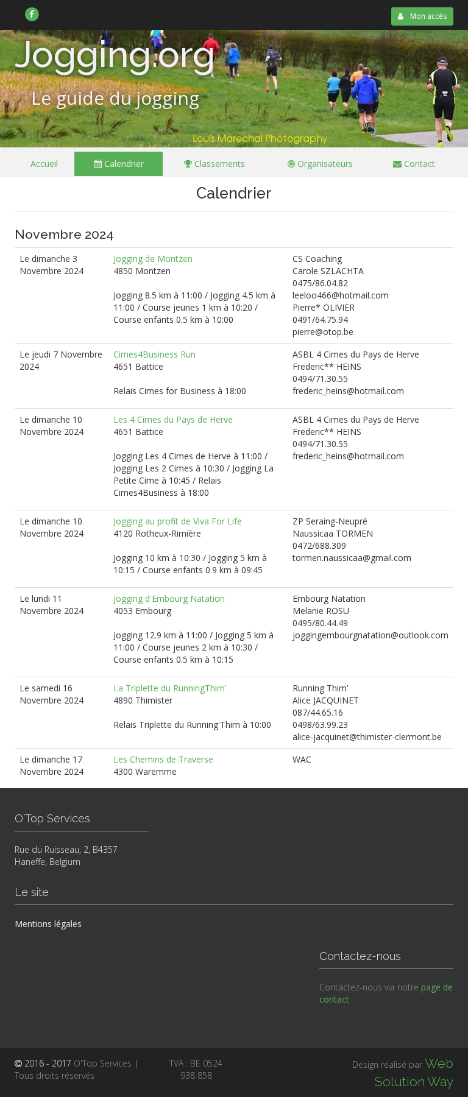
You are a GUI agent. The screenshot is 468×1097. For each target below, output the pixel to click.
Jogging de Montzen (153, 258)
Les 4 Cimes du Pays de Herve (173, 419)
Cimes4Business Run (154, 354)
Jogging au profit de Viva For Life (177, 521)
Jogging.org (115, 54)
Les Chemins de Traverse (163, 759)
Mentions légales (48, 923)
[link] (32, 14)
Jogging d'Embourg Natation (169, 598)
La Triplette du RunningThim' (170, 688)
